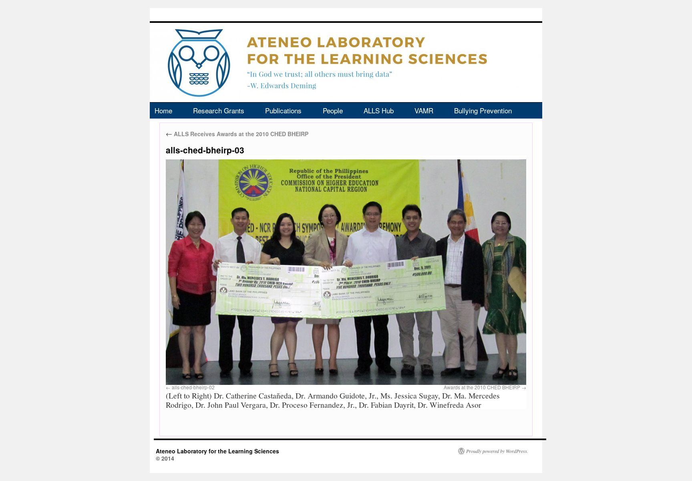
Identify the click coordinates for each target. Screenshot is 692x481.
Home (163, 110)
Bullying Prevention (483, 110)
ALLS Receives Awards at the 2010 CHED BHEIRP (237, 134)
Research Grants (218, 110)
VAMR (423, 110)
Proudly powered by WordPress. (497, 451)
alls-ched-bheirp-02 (193, 387)
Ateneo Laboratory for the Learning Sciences (217, 451)
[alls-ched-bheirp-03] (346, 272)
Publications (283, 110)
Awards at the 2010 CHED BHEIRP (482, 387)
